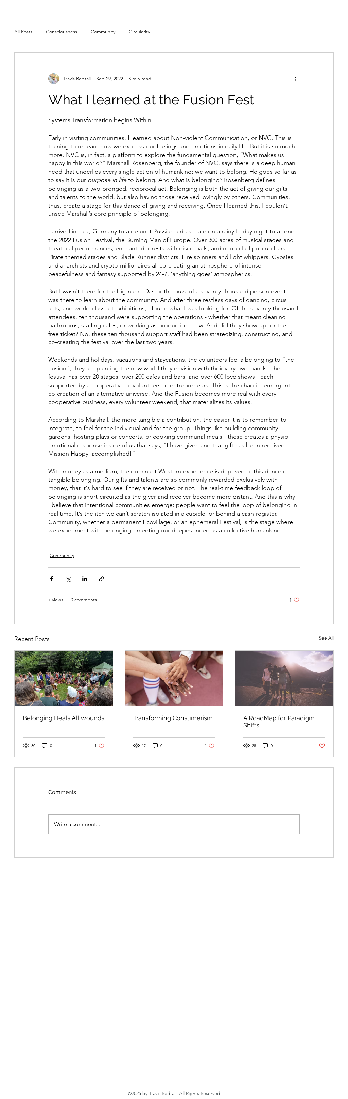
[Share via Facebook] (51, 579)
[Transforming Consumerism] (174, 678)
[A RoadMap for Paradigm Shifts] (284, 678)
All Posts (23, 32)
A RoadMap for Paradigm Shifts (279, 721)
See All (326, 638)
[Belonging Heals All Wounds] (64, 678)
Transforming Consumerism (173, 718)
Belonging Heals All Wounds (63, 718)
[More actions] (296, 79)
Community (103, 32)
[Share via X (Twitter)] (68, 579)
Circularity (139, 32)
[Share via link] (101, 579)
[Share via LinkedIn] (85, 579)
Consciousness (61, 32)
